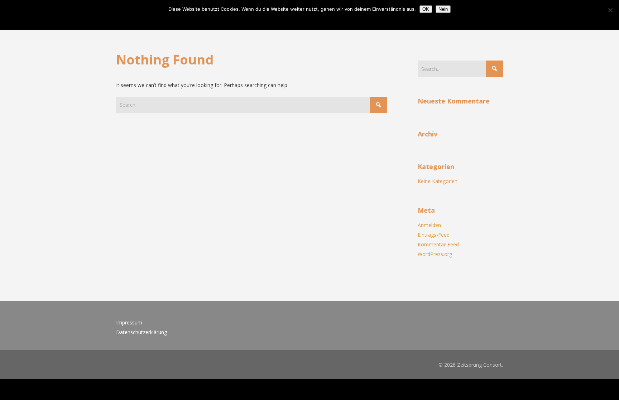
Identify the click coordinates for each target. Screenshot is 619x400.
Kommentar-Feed (438, 244)
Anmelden (429, 225)
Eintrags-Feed (434, 234)
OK (425, 9)
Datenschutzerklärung (141, 332)
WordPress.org (435, 254)
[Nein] (610, 10)
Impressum (129, 322)
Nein (443, 9)
